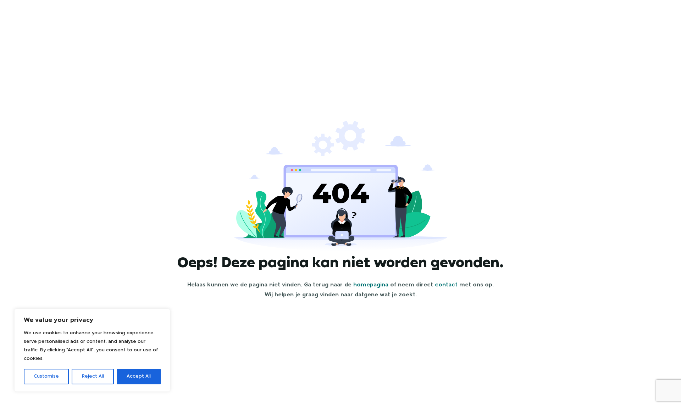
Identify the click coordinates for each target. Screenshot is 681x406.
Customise (46, 376)
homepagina (370, 285)
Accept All (139, 376)
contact (446, 285)
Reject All (93, 376)
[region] (92, 350)
